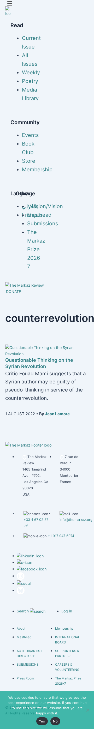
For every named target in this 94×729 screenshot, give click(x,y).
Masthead (39, 215)
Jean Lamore (57, 413)
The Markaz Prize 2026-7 (36, 249)
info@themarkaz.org (76, 519)
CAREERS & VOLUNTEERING (67, 667)
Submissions (42, 223)
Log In (66, 611)
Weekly (31, 72)
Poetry (30, 81)
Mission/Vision (45, 206)
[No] (87, 710)
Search (23, 611)
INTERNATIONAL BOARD (67, 639)
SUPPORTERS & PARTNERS (67, 653)
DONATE (13, 291)
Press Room (25, 678)
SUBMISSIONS (28, 664)
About (21, 628)
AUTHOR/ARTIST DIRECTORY (29, 653)
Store (28, 161)
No (55, 721)
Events (30, 135)
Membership (37, 169)
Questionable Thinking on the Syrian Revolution (39, 363)
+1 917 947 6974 (61, 536)
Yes (42, 721)
